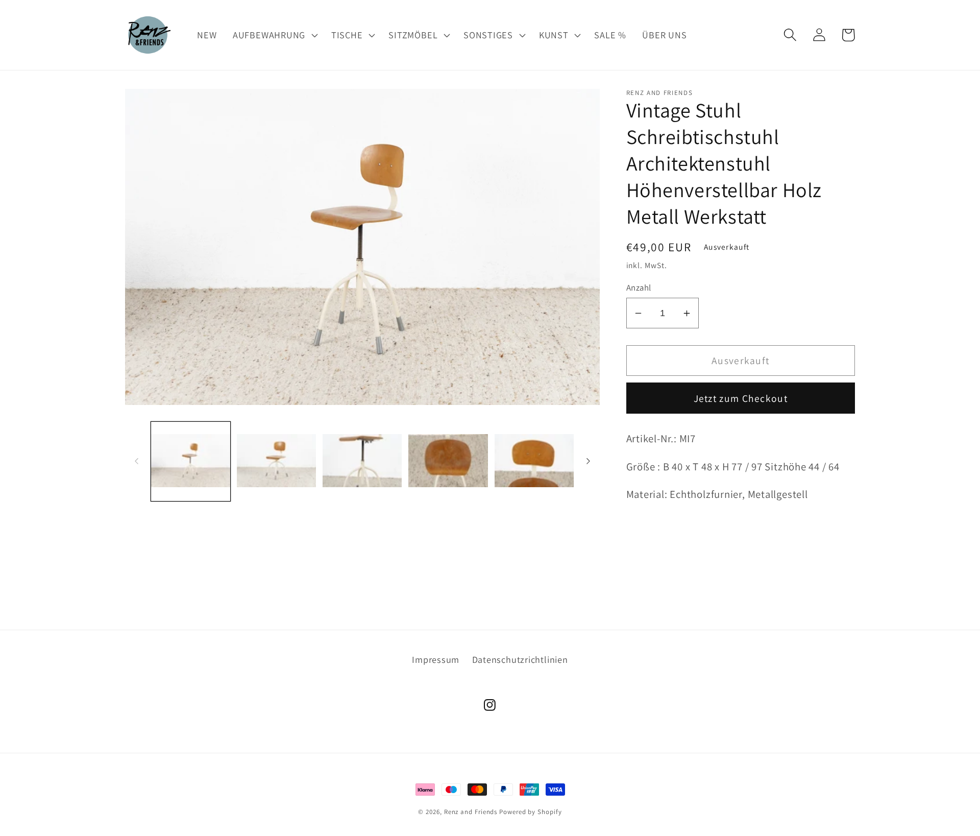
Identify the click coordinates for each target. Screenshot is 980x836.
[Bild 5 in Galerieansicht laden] (534, 461)
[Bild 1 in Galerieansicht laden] (190, 461)
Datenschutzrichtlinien (520, 659)
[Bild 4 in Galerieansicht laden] (447, 461)
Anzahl (638, 287)
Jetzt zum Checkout (741, 398)
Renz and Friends (471, 811)
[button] (274, 35)
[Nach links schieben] (136, 461)
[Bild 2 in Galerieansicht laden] (276, 461)
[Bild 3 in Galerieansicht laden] (362, 461)
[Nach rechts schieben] (588, 461)
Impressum (435, 659)
